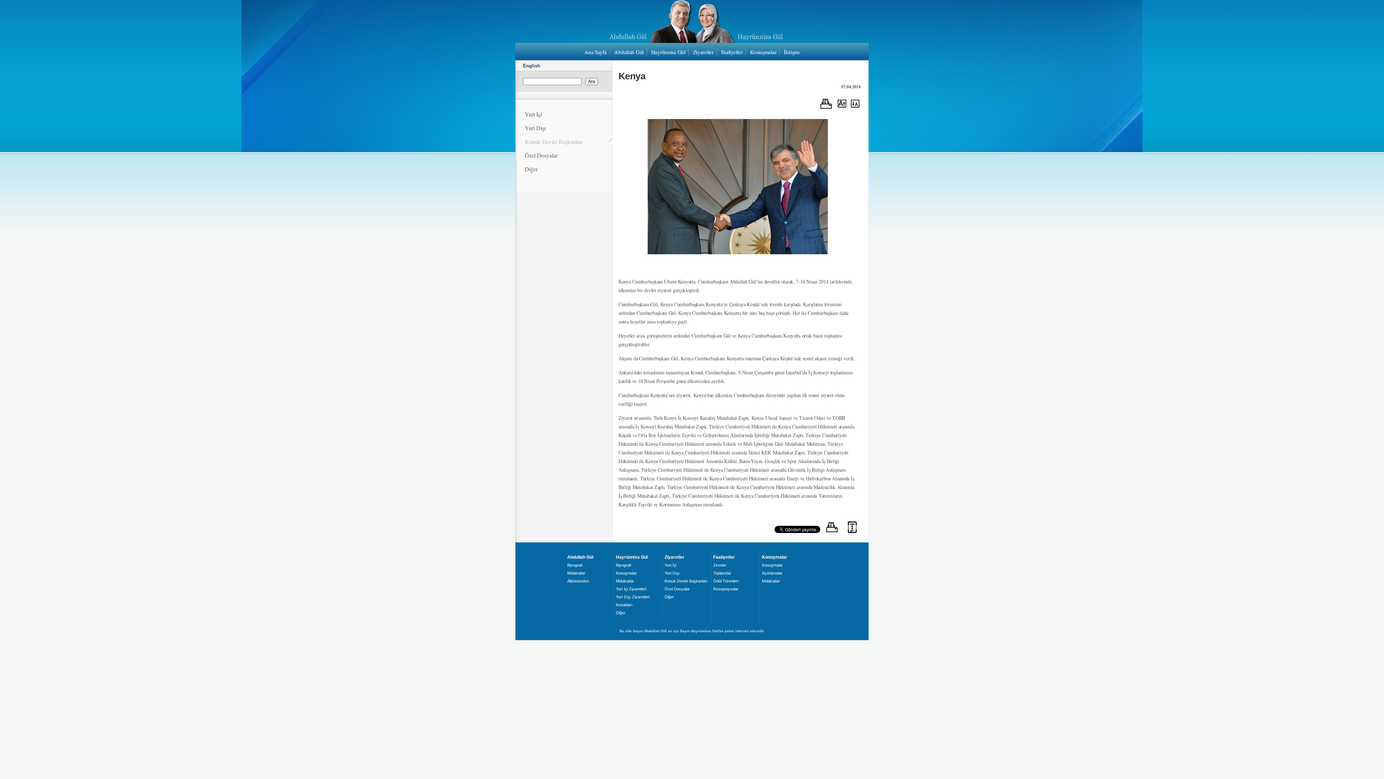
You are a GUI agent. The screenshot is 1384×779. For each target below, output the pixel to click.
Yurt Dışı (535, 128)
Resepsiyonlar (725, 589)
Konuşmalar (763, 52)
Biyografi (574, 565)
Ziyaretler (703, 52)
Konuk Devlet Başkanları (554, 141)
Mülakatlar (576, 573)
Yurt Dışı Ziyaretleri (632, 597)
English (531, 66)
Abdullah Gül (629, 52)
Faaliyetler (732, 52)
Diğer (531, 169)
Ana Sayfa (595, 52)
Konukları (624, 605)
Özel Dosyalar (541, 155)
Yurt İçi (533, 114)
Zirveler (720, 565)
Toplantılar (722, 573)
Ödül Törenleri (725, 581)
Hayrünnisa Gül (668, 52)
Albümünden (578, 581)
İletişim (792, 52)
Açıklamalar (772, 573)
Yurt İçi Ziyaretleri (631, 589)
